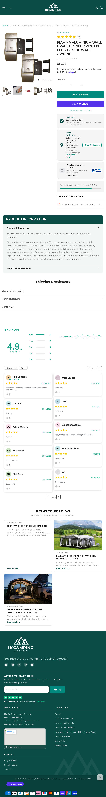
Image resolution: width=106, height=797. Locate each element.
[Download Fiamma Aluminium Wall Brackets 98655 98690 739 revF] (99, 204)
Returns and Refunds (64, 723)
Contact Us (60, 741)
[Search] (10, 7)
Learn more (72, 175)
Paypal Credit (61, 745)
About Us (8, 769)
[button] (7, 91)
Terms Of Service (62, 736)
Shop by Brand (10, 765)
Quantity (61, 79)
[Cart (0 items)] (101, 7)
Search (58, 714)
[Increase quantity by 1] (81, 85)
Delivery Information (64, 718)
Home (5, 26)
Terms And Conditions (65, 727)
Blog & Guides (10, 760)
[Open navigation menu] (4, 7)
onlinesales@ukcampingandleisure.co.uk (22, 721)
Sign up (57, 689)
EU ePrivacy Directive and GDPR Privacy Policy (75, 732)
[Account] (96, 7)
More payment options (81, 110)
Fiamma (64, 32)
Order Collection (92, 145)
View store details (71, 156)
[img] (66, 37)
